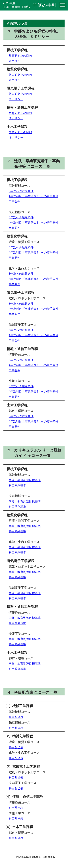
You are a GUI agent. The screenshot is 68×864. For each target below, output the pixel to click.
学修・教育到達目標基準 (25, 480)
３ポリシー (16, 60)
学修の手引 (44, 5)
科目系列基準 (17, 485)
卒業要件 (14, 201)
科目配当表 (16, 717)
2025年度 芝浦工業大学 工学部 (16, 5)
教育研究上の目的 (20, 55)
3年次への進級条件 (21, 191)
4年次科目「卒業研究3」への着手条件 (33, 196)
